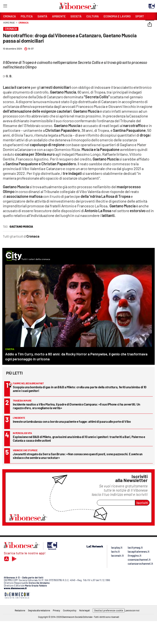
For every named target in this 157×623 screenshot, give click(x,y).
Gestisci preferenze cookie (108, 610)
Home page (9, 22)
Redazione (20, 610)
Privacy (56, 610)
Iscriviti (142, 503)
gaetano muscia (21, 226)
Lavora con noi (132, 610)
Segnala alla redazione (39, 610)
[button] (149, 24)
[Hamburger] (5, 6)
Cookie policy (69, 610)
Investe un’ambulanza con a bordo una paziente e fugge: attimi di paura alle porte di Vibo (72, 421)
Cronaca (23, 22)
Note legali (84, 610)
